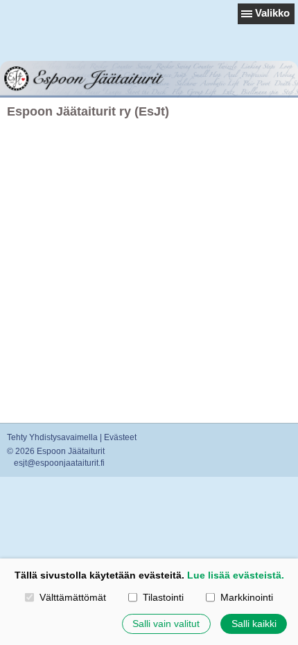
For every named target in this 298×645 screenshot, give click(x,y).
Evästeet (120, 437)
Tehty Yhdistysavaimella (52, 437)
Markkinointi (246, 597)
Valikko (272, 13)
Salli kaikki (254, 623)
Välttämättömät (72, 597)
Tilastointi (163, 597)
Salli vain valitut (166, 623)
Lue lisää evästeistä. (235, 575)
